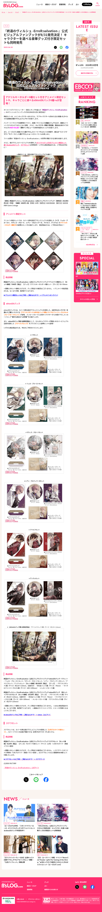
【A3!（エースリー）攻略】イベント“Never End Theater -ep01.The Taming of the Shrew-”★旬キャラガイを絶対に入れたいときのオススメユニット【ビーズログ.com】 (52, 861)
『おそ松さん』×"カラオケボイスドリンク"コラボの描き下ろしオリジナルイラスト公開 (89, 151)
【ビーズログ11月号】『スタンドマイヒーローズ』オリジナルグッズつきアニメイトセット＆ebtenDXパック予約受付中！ (19, 828)
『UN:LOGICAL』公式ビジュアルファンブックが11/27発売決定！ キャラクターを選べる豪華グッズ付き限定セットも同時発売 (52, 828)
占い (77, 4)
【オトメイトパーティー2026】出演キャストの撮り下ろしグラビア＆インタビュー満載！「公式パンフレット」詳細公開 (19, 859)
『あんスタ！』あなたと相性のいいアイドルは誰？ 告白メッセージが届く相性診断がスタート (89, 236)
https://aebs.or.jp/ (85, 902)
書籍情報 (62, 4)
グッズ (70, 4)
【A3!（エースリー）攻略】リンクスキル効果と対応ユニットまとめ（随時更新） (89, 125)
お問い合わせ (20, 899)
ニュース (39, 4)
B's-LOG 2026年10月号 (87, 65)
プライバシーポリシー (34, 899)
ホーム (3, 12)
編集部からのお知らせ (51, 889)
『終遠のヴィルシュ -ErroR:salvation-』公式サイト (21, 768)
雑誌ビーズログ (50, 4)
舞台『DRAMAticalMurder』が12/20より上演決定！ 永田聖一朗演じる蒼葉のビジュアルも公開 (89, 206)
